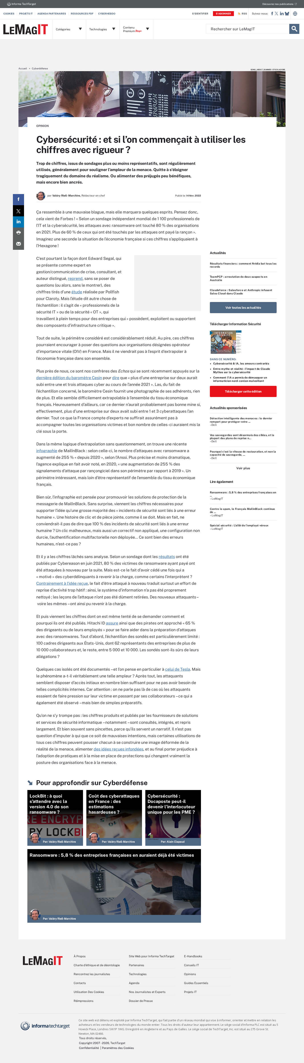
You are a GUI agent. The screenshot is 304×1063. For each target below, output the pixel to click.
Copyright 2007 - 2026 (94, 1043)
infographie (46, 450)
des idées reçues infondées (118, 749)
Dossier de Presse (141, 1001)
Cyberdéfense (40, 68)
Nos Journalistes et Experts (147, 992)
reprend (75, 278)
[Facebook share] (18, 199)
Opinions (190, 974)
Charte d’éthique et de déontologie (97, 965)
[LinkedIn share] (18, 221)
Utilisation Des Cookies (89, 992)
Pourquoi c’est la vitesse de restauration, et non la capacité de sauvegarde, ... (243, 453)
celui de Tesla (177, 669)
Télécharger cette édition (243, 391)
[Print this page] (18, 233)
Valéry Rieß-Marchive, (66, 195)
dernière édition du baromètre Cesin (69, 377)
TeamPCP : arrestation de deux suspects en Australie (238, 278)
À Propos (80, 956)
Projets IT (26, 13)
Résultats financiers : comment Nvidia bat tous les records (243, 265)
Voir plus (243, 468)
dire (115, 377)
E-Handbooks (193, 956)
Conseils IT (191, 965)
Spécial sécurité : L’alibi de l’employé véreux (239, 525)
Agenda (134, 983)
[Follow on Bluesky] (287, 14)
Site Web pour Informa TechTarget (151, 956)
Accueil (22, 68)
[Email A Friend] (18, 244)
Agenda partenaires (51, 13)
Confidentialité (89, 1048)
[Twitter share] (18, 210)
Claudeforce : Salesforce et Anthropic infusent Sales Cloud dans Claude (241, 292)
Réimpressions (83, 1001)
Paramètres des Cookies (118, 1048)
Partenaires (136, 965)
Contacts (80, 983)
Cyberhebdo (106, 13)
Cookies (8, 13)
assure (112, 623)
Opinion (42, 126)
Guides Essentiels (196, 983)
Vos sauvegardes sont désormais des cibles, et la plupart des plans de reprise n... (242, 437)
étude (76, 292)
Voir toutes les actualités (243, 307)
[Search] (294, 29)
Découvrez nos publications (278, 4)
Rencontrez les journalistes (92, 974)
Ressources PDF (82, 13)
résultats (167, 556)
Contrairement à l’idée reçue (62, 583)
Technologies (138, 974)
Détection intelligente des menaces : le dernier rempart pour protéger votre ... (241, 420)
